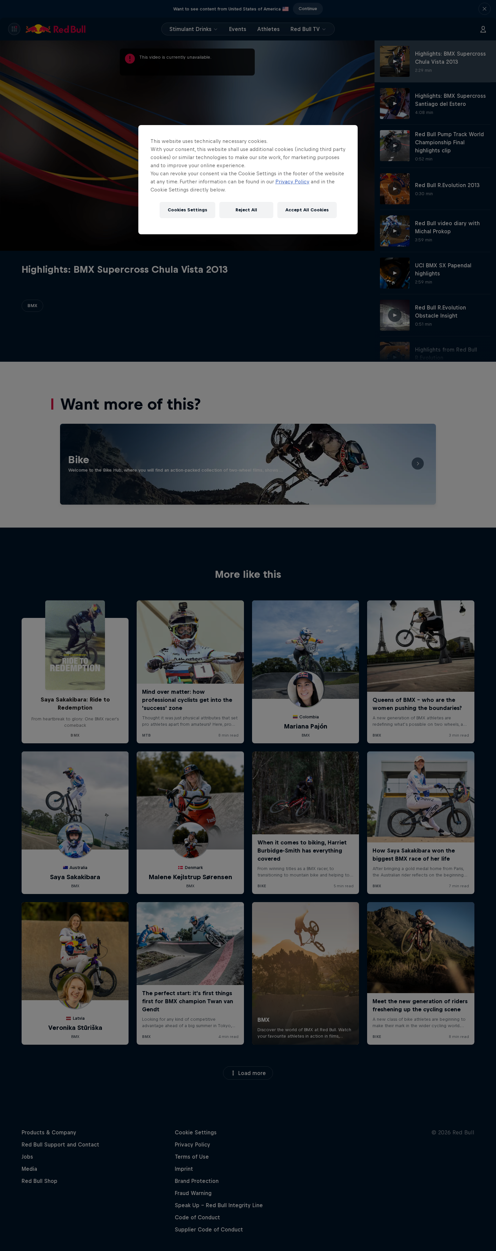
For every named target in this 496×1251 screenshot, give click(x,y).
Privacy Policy (292, 181)
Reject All (246, 209)
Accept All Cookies (307, 209)
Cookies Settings (187, 209)
